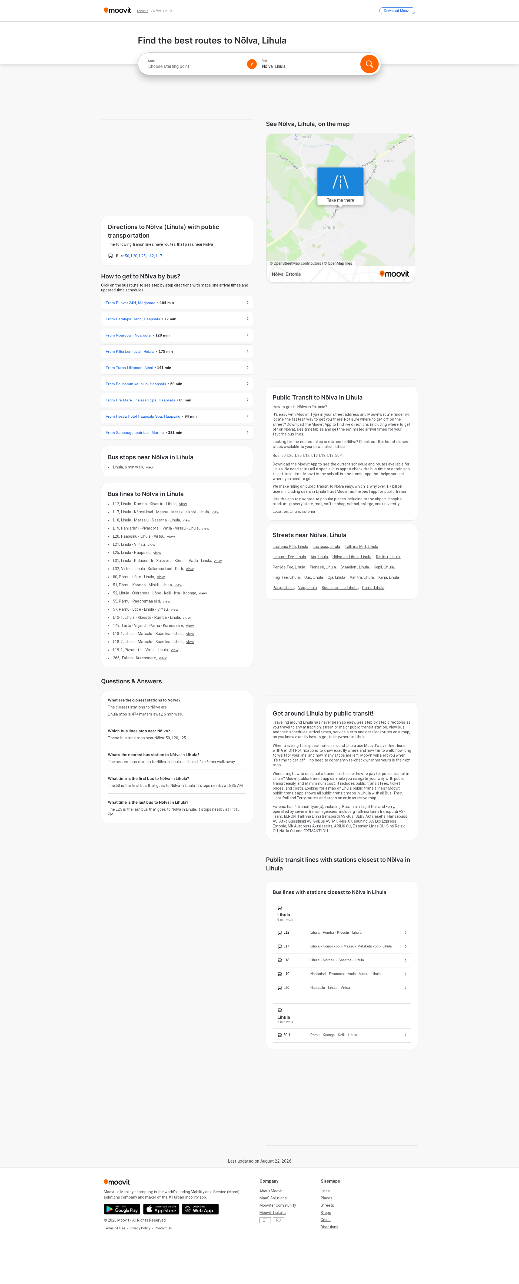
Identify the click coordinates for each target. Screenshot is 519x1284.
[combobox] (195, 66)
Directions (329, 1227)
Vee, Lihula (307, 588)
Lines (325, 1191)
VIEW (150, 467)
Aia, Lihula (319, 557)
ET (265, 1220)
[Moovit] (117, 10)
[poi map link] (340, 209)
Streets (327, 1205)
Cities (326, 1220)
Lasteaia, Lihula (326, 546)
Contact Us (163, 1228)
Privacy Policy (139, 1228)
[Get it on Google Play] (122, 1209)
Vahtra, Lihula (362, 577)
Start (151, 60)
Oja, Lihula (336, 577)
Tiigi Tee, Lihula (286, 577)
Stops (326, 1212)
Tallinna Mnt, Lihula (361, 546)
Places (326, 1198)
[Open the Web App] (200, 1209)
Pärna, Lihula (373, 588)
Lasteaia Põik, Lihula (290, 546)
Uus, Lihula (313, 577)
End (264, 60)
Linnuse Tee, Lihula (289, 557)
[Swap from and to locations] (252, 64)
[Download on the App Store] (161, 1209)
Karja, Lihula (388, 577)
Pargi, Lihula (283, 588)
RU (278, 1220)
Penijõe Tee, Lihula (289, 567)
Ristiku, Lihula (388, 557)
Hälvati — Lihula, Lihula (351, 557)
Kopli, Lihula (384, 567)
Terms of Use (114, 1228)
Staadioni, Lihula (355, 567)
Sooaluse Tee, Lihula (340, 588)
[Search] (369, 64)
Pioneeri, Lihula (323, 567)
